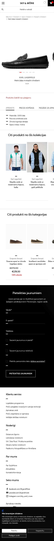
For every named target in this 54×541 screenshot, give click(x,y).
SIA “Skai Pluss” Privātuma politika (19, 441)
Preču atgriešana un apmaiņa (17, 414)
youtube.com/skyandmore (19, 493)
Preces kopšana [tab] (26, 108)
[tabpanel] (25, 48)
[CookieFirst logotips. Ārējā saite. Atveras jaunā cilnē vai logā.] (3, 511)
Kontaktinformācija (13, 472)
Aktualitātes (10, 469)
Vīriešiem (16, 17)
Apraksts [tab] (10, 108)
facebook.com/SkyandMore (19, 489)
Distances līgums (12, 434)
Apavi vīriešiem (26, 17)
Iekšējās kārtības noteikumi (16, 417)
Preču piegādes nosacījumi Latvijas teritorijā (23, 407)
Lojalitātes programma (15, 403)
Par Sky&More (11, 465)
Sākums (8, 17)
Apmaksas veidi (12, 410)
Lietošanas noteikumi (14, 438)
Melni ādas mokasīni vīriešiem (18, 19)
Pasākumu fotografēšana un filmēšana (21, 448)
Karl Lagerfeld (27, 77)
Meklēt (2, 9)
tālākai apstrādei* (38, 361)
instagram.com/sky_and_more (20, 496)
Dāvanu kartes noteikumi (16, 445)
